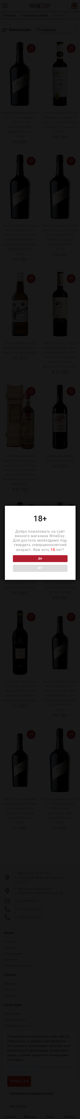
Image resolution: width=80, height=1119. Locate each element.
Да (40, 558)
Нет (40, 568)
